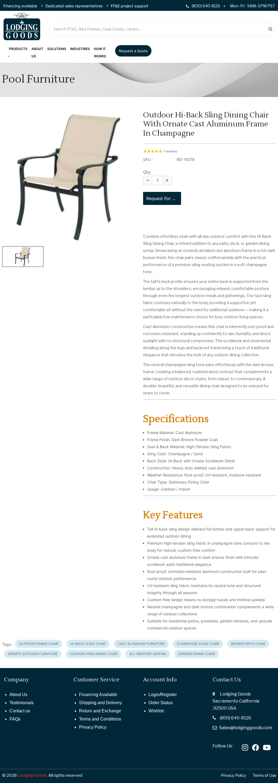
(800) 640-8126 (235, 717)
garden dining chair (196, 654)
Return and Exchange (100, 711)
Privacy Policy (92, 727)
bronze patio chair (248, 644)
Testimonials (22, 702)
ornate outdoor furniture (33, 654)
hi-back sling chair (88, 644)
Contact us (20, 711)
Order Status (161, 702)
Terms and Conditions (100, 719)
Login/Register (163, 694)
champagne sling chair (198, 644)
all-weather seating (147, 654)
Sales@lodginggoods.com (245, 727)
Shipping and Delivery (100, 702)
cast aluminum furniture (141, 644)
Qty (146, 172)
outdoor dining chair (38, 644)
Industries (80, 49)
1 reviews (170, 151)
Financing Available (98, 694)
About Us (18, 694)
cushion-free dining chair (93, 654)
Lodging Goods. (33, 775)
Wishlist (156, 711)
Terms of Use (264, 775)
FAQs (15, 719)
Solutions (56, 49)
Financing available (20, 6)
